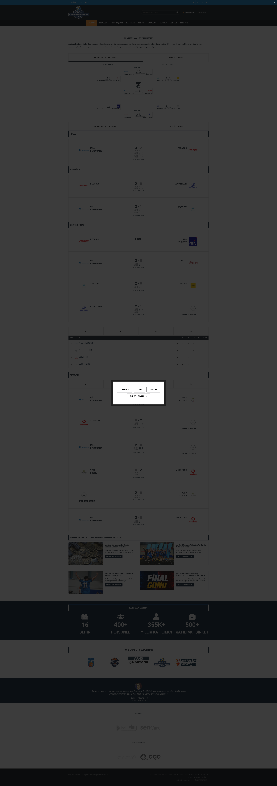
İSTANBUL (124, 390)
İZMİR (139, 390)
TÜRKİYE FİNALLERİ (138, 396)
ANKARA (153, 390)
